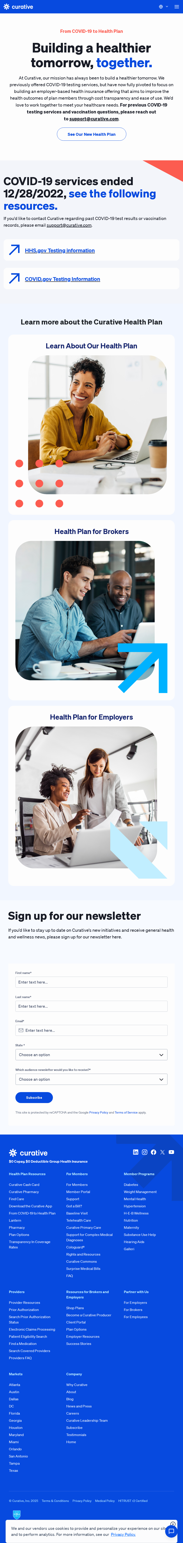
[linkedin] (135, 1156)
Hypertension (135, 1206)
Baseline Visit (77, 1213)
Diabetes (131, 1184)
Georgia (15, 1420)
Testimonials (76, 1434)
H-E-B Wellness (136, 1213)
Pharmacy (17, 1227)
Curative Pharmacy (24, 1191)
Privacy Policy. (123, 1534)
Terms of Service (126, 1112)
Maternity (131, 1227)
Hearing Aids (134, 1241)
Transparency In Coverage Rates (29, 1244)
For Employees (136, 1317)
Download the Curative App (30, 1206)
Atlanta (14, 1384)
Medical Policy (105, 1501)
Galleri (129, 1249)
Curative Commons (81, 1261)
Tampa (14, 1463)
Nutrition (131, 1220)
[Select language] (164, 7)
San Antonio (18, 1456)
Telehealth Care (78, 1220)
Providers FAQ (20, 1358)
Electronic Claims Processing (32, 1329)
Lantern (15, 1220)
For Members (77, 1184)
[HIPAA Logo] (91, 1517)
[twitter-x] (162, 1156)
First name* (23, 973)
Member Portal (78, 1191)
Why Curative (76, 1384)
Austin (14, 1392)
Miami (14, 1442)
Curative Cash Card (24, 1184)
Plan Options (19, 1234)
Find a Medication (23, 1343)
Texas (13, 1470)
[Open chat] (171, 1531)
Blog (69, 1399)
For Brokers (133, 1309)
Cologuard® (75, 1247)
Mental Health (135, 1199)
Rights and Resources (83, 1254)
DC (11, 1406)
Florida (14, 1413)
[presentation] (91, 134)
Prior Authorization (24, 1309)
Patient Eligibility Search (28, 1336)
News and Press (79, 1406)
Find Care (16, 1199)
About (71, 1392)
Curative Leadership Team (87, 1420)
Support (72, 1199)
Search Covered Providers (29, 1350)
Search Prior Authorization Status (29, 1319)
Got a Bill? (74, 1206)
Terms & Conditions (55, 1501)
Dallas (14, 1399)
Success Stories (78, 1343)
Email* (19, 1021)
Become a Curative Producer (88, 1315)
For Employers (135, 1302)
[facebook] (153, 1156)
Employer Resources (83, 1336)
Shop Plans (75, 1308)
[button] (176, 6)
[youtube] (171, 1156)
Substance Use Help (140, 1234)
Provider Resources (24, 1302)
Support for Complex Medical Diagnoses (89, 1237)
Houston (16, 1427)
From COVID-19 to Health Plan (32, 1213)
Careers (72, 1413)
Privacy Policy (98, 1112)
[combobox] (91, 1054)
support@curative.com (69, 225)
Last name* (23, 997)
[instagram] (144, 1156)
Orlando (15, 1449)
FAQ (69, 1275)
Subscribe (74, 1427)
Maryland (16, 1434)
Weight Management (140, 1191)
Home (71, 1442)
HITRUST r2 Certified (133, 1501)
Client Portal (76, 1322)
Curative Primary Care (83, 1227)
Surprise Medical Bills (83, 1268)
